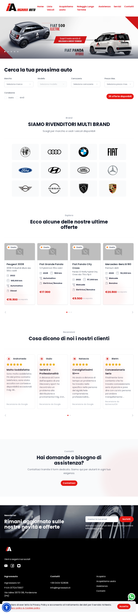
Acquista (101, 576)
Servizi (117, 6)
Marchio (8, 78)
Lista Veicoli (50, 8)
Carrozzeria (76, 78)
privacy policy (96, 528)
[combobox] (18, 84)
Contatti (129, 6)
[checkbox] (5, 98)
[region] (69, 278)
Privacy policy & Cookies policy (24, 608)
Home (40, 6)
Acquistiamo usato (66, 8)
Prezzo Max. (110, 78)
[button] (7, 607)
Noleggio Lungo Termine (85, 8)
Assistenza (105, 6)
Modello (41, 78)
